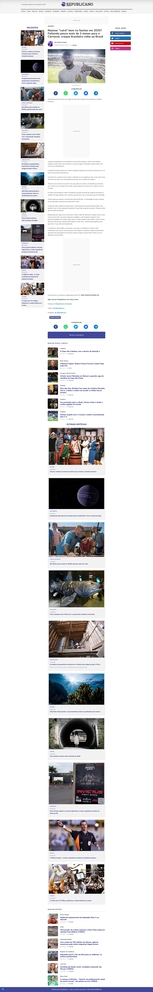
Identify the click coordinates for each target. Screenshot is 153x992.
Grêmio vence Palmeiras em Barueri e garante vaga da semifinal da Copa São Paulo (82, 377)
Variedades (78, 11)
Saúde (86, 11)
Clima (29, 11)
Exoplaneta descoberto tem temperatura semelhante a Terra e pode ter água (31, 81)
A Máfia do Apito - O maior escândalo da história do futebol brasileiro (31, 277)
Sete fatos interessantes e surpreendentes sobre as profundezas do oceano (30, 193)
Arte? (62, 927)
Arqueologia (26, 159)
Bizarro (24, 187)
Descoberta (25, 74)
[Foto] (53, 352)
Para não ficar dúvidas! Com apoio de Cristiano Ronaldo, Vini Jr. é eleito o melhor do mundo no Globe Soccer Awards (82, 390)
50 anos (24, 47)
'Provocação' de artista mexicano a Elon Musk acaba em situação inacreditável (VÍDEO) (82, 931)
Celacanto (25, 130)
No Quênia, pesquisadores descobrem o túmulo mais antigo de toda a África (30, 166)
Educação (99, 11)
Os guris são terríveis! (67, 373)
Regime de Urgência (67, 952)
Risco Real (63, 976)
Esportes (48, 11)
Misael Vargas (62, 42)
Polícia (41, 11)
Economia (56, 11)
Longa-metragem (27, 103)
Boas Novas (64, 361)
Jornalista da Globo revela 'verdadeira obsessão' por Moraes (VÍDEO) (81, 968)
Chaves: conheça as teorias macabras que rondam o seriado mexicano (31, 54)
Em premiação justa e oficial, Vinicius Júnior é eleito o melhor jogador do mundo (81, 403)
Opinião (63, 11)
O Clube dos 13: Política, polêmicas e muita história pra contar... (32, 303)
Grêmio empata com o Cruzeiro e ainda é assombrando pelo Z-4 (82, 416)
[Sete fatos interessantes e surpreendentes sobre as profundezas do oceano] (32, 178)
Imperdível (25, 243)
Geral (23, 11)
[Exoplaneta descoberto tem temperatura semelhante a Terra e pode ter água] (32, 66)
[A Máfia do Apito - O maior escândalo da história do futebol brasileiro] (32, 262)
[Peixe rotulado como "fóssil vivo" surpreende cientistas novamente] (32, 121)
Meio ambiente (115, 11)
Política (35, 11)
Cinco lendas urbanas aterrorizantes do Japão (30, 219)
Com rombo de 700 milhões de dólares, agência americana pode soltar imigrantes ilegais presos (79, 943)
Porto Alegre (64, 915)
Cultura (70, 11)
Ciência (91, 11)
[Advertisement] (76, 131)
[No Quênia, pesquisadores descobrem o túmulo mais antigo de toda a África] (32, 150)
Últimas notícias (76, 424)
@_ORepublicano (58, 308)
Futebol (24, 296)
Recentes (32, 27)
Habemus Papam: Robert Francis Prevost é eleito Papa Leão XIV (82, 365)
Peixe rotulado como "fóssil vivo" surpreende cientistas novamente (31, 136)
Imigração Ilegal (66, 939)
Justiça (106, 11)
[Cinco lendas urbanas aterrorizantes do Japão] (32, 206)
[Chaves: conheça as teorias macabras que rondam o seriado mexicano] (32, 38)
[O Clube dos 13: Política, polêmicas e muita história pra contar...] (32, 289)
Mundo (124, 11)
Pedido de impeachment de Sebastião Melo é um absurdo (79, 918)
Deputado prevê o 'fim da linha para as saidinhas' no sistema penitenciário (81, 956)
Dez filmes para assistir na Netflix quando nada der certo (32, 108)
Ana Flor (63, 964)
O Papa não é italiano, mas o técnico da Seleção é (80, 351)
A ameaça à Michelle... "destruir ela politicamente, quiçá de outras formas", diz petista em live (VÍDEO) (82, 980)
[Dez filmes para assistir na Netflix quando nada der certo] (32, 94)
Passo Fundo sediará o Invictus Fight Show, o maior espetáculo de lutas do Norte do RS (32, 249)
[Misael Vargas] (50, 44)
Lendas (24, 214)
